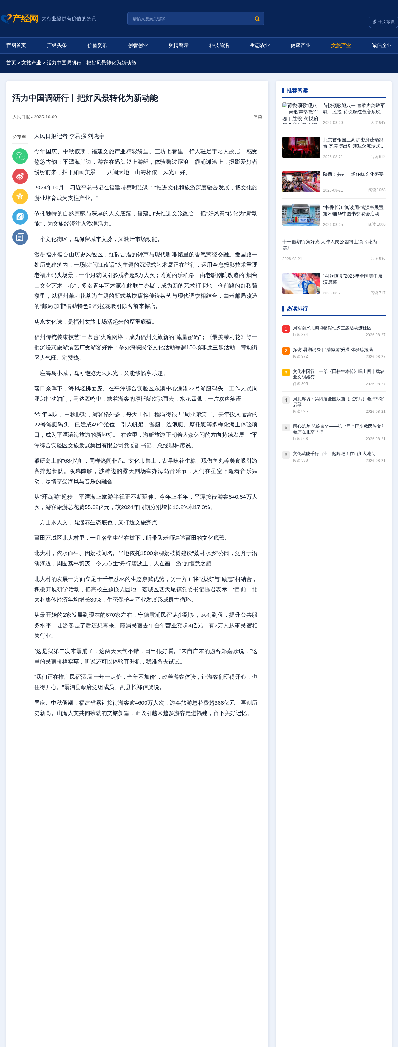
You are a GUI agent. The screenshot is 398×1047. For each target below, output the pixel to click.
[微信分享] (20, 156)
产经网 (25, 18)
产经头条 (57, 45)
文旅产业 (341, 45)
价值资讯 (97, 45)
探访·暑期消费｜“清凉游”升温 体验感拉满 (333, 349)
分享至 (19, 137)
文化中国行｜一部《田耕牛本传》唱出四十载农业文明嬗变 (338, 374)
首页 (11, 62)
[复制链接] (20, 217)
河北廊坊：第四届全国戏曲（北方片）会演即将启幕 (338, 401)
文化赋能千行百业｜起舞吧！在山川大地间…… (338, 453)
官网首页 (16, 45)
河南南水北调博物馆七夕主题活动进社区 (332, 327)
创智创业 (138, 45)
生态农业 (260, 45)
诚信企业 (382, 45)
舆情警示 (179, 45)
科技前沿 (219, 45)
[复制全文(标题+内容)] (20, 237)
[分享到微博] (20, 176)
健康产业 (301, 45)
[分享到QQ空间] (20, 196)
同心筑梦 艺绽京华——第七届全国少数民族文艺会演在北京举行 (339, 429)
